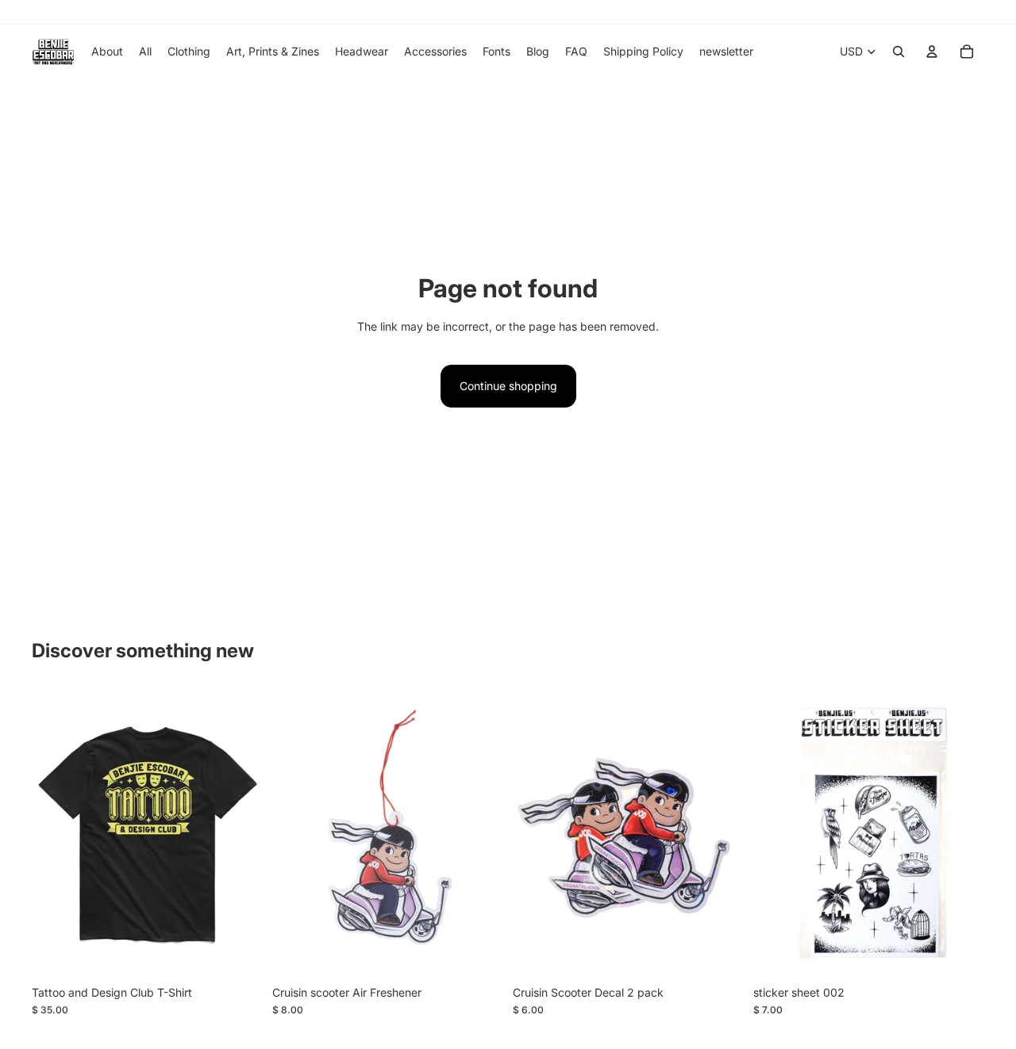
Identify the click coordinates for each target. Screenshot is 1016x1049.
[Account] (931, 51)
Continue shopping (508, 385)
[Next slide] (239, 833)
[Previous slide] (55, 833)
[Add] (478, 953)
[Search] (898, 51)
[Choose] (238, 953)
